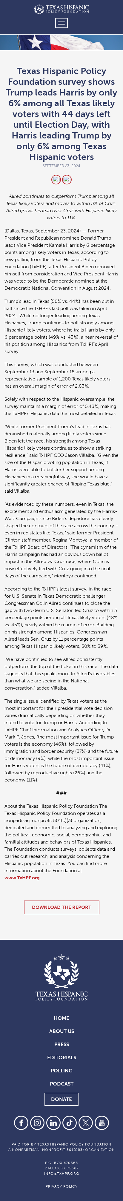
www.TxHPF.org (22, 878)
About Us (61, 1031)
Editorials (61, 1057)
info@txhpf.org (61, 1173)
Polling (62, 1071)
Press (61, 1044)
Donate (61, 1099)
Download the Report (61, 907)
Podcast (61, 1084)
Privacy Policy (62, 1186)
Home (61, 1018)
